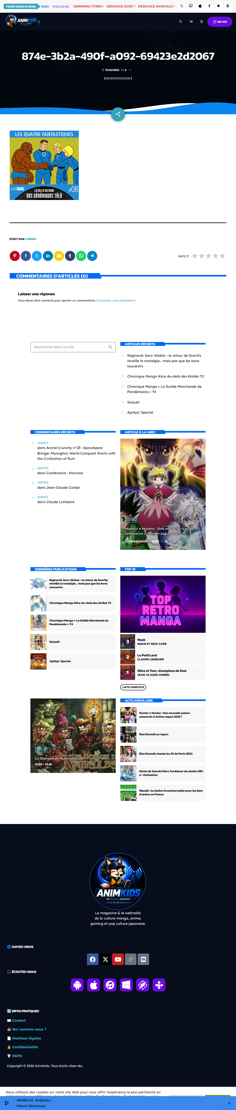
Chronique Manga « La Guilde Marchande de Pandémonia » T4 (78, 622)
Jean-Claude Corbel (63, 487)
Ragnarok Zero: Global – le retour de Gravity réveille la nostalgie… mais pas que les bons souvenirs (164, 360)
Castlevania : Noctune (64, 473)
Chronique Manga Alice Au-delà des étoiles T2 (165, 376)
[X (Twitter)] (182, 6)
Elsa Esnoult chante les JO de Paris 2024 (165, 754)
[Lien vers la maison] (23, 22)
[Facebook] (209, 6)
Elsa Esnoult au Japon (153, 734)
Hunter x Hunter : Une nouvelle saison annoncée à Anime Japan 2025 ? (159, 531)
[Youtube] (118, 959)
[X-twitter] (105, 959)
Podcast (42, 750)
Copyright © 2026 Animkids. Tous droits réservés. (45, 1066)
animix (31, 239)
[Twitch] (191, 6)
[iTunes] (200, 6)
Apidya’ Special (140, 412)
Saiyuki (133, 402)
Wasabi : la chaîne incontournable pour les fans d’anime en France (171, 793)
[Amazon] (228, 6)
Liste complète (133, 687)
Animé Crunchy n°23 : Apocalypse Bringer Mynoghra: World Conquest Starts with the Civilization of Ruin (76, 453)
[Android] (218, 6)
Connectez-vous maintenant (116, 300)
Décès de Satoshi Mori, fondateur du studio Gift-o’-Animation (171, 773)
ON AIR (220, 22)
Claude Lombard (60, 502)
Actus (131, 520)
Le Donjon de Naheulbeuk (59, 758)
